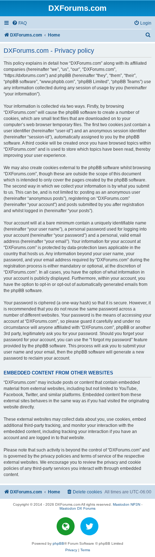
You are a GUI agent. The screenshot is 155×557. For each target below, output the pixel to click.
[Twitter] (89, 526)
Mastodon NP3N (126, 504)
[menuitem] (19, 23)
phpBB (58, 543)
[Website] (66, 526)
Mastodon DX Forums (77, 508)
